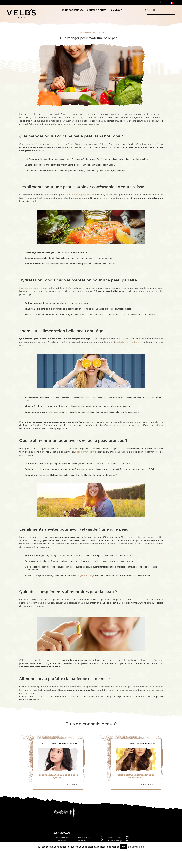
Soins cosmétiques (73, 10)
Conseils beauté (98, 32)
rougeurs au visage (85, 575)
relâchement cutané (128, 342)
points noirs (57, 144)
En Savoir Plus (136, 846)
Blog (75, 744)
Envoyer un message (114, 841)
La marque (115, 10)
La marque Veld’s (83, 837)
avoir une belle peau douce (79, 195)
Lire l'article (69, 785)
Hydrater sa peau (28, 288)
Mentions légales (60, 840)
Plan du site (81, 840)
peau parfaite (82, 452)
